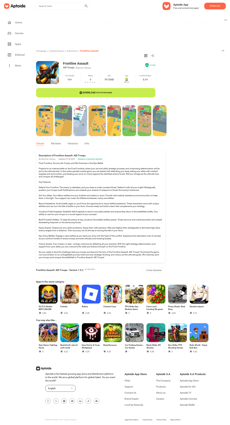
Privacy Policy (161, 420)
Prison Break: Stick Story (176, 307)
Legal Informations (131, 420)
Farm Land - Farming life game (154, 307)
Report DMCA (175, 420)
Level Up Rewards (134, 404)
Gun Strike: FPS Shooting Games (175, 346)
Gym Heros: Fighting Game (48, 346)
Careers (160, 398)
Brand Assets (132, 398)
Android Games (57, 51)
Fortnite (63, 306)
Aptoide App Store (189, 380)
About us (161, 392)
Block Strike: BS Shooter (153, 346)
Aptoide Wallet (187, 404)
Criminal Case (109, 306)
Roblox (85, 306)
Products (161, 386)
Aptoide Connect (188, 398)
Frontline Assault (89, 50)
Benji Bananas (110, 345)
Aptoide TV (185, 392)
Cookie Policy (147, 420)
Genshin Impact (197, 306)
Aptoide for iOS (187, 386)
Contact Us (130, 392)
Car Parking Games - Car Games (134, 346)
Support (129, 386)
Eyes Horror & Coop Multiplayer (91, 346)
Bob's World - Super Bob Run (198, 346)
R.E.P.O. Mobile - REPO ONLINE (46, 307)
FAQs (127, 380)
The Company (163, 380)
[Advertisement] (132, 32)
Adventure (72, 51)
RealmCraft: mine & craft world (69, 346)
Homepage (41, 51)
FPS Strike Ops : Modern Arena (132, 307)
